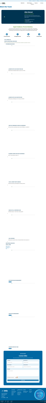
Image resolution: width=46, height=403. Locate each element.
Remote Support (42, 0)
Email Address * (25, 360)
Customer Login (34, 0)
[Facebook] (7, 397)
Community (30, 0)
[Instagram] (1, 397)
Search (45, 0)
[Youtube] (4, 397)
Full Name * (8, 360)
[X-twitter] (5, 397)
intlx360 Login (37, 0)
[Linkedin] (3, 397)
